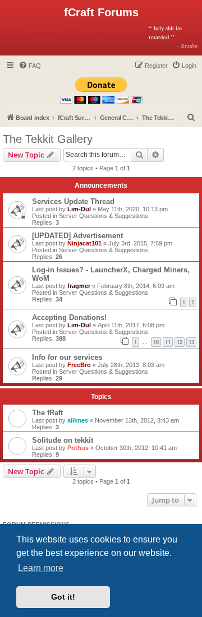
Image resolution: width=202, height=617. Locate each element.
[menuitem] (30, 65)
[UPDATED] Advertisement (77, 235)
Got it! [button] (63, 596)
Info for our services (67, 357)
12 (179, 342)
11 (168, 342)
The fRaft (47, 413)
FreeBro (79, 364)
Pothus (78, 447)
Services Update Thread (73, 201)
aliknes (77, 420)
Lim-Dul (79, 209)
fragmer (78, 285)
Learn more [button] (40, 568)
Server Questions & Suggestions (103, 215)
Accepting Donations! (69, 317)
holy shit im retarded (173, 36)
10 (156, 342)
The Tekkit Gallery (48, 139)
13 (191, 342)
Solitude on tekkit (62, 440)
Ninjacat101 (84, 243)
